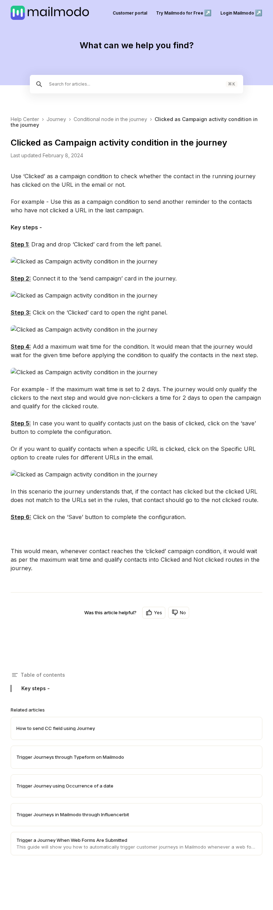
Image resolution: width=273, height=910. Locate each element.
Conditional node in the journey (110, 119)
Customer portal (130, 13)
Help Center (25, 119)
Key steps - (35, 688)
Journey (56, 119)
